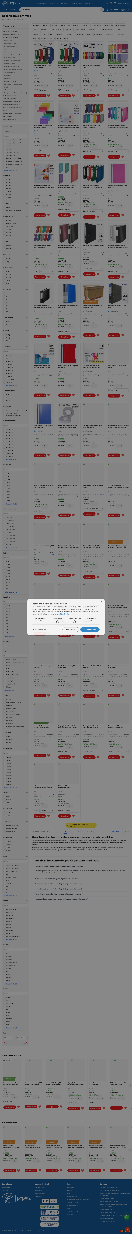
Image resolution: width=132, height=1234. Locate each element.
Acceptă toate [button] (90, 629)
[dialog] (66, 617)
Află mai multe (64, 614)
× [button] (101, 601)
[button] (39, 629)
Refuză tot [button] (70, 629)
